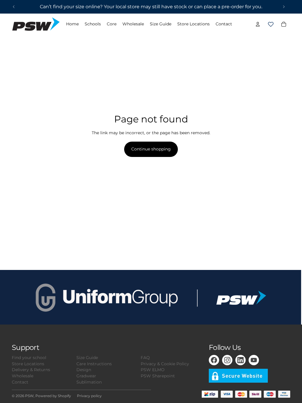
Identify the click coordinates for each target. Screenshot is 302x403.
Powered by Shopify (53, 396)
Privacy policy (89, 396)
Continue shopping (151, 149)
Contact (20, 382)
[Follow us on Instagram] (227, 360)
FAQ (145, 357)
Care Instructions (94, 363)
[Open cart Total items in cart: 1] (270, 24)
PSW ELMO (153, 369)
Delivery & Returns (31, 369)
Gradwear (86, 376)
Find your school (29, 357)
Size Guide (87, 357)
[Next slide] (283, 6)
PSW (29, 396)
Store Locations (28, 363)
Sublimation (89, 382)
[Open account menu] (257, 24)
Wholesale (22, 376)
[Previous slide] (13, 6)
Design (83, 369)
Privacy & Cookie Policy (165, 363)
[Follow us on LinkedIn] (240, 360)
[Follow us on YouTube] (254, 360)
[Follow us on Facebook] (214, 360)
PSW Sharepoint (158, 376)
